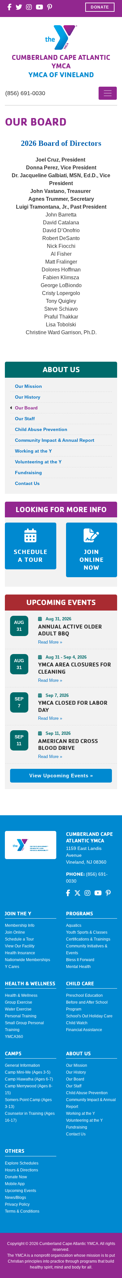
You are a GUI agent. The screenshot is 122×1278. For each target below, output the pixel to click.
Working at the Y (33, 451)
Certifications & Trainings (88, 939)
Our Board (26, 407)
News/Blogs (15, 1197)
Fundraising (28, 472)
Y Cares (12, 966)
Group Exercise (18, 1002)
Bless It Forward (80, 960)
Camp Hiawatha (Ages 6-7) (29, 1079)
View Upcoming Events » (61, 775)
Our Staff (25, 418)
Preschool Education (84, 995)
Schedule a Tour (19, 939)
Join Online (15, 932)
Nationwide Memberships (27, 960)
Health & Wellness (21, 995)
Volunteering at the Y (38, 461)
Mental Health (78, 966)
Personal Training (20, 1016)
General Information (22, 1065)
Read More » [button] (50, 642)
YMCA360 (14, 1036)
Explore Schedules (21, 1163)
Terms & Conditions (22, 1211)
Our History (27, 397)
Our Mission (28, 386)
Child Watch (77, 1023)
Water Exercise (18, 1009)
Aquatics (73, 925)
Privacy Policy (17, 1204)
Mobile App (15, 1184)
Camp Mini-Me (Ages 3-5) (27, 1072)
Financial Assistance (84, 1030)
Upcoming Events (20, 1190)
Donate (100, 7)
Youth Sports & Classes (86, 932)
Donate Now (16, 1177)
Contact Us (27, 483)
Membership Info (19, 925)
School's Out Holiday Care (89, 1016)
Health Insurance (20, 953)
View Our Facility (19, 946)
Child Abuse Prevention (41, 429)
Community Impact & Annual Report (54, 440)
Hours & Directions (21, 1170)
